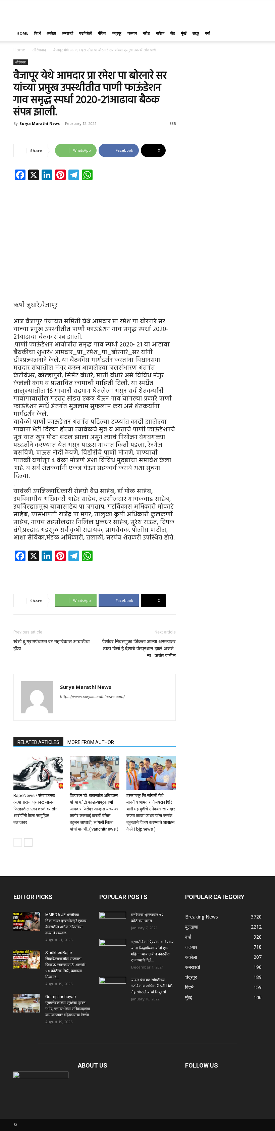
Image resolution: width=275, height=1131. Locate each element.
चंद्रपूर (116, 33)
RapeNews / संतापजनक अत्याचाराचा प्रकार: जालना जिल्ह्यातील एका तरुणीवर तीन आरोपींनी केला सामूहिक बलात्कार (35, 809)
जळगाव (132, 33)
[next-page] (28, 842)
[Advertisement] (94, 235)
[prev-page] (17, 842)
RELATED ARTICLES (38, 742)
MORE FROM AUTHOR (90, 742)
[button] (253, 33)
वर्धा (207, 33)
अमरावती (67, 33)
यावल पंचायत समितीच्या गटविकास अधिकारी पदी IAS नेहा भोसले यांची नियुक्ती (151, 986)
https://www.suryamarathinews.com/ (92, 696)
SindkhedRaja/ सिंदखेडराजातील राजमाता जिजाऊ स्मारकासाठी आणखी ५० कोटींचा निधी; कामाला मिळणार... (65, 964)
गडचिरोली (85, 33)
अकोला (51, 33)
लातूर (195, 33)
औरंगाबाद (39, 50)
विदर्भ (37, 33)
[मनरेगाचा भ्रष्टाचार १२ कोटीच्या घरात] (112, 921)
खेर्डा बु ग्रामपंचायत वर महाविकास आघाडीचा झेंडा (51, 645)
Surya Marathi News (39, 123)
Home (22, 33)
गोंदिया (102, 33)
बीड (172, 33)
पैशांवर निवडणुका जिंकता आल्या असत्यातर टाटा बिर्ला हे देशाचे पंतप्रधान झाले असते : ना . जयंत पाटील (139, 649)
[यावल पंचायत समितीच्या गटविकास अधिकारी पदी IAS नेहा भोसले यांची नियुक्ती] (112, 986)
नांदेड (146, 33)
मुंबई (183, 33)
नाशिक (160, 33)
